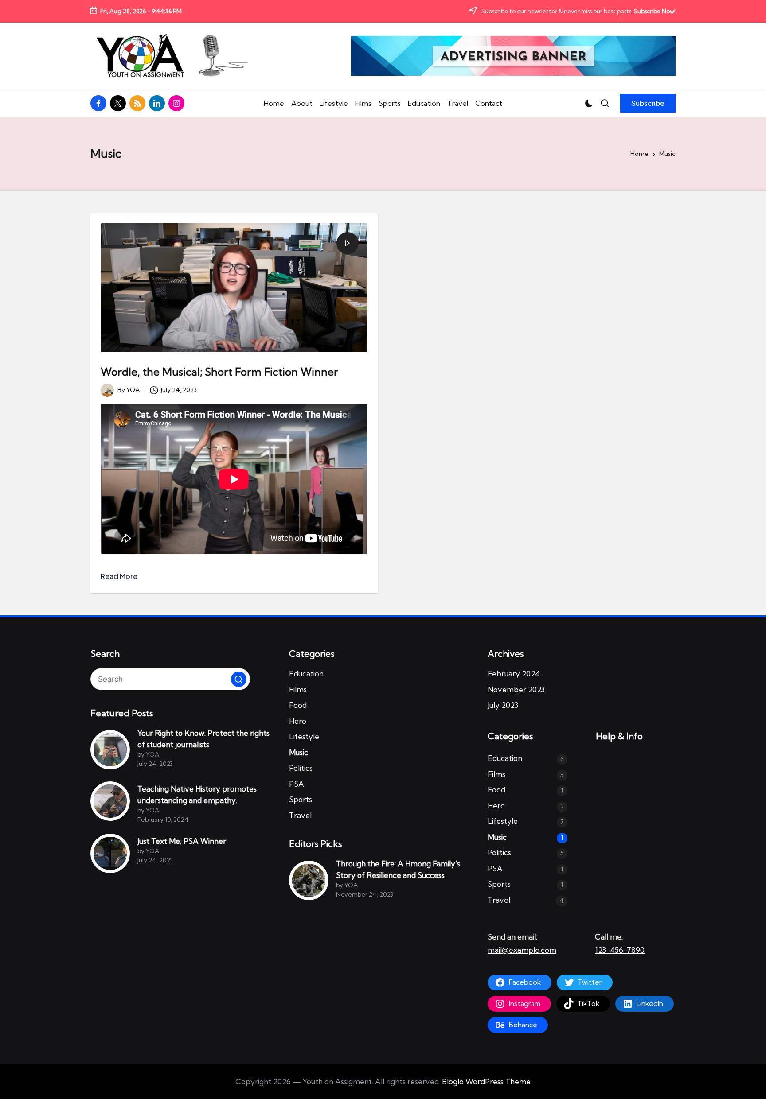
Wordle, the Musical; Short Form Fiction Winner (219, 371)
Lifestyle (304, 736)
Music (298, 752)
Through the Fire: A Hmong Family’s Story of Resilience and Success (398, 869)
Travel (300, 815)
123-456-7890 (620, 950)
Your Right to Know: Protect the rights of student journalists (203, 738)
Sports (300, 799)
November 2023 (516, 689)
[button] (648, 103)
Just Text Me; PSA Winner (181, 841)
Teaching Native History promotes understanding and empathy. (197, 794)
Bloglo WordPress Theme (486, 1081)
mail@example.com (522, 950)
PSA (296, 783)
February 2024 (514, 673)
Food (298, 705)
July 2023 (503, 705)
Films (298, 689)
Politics (301, 768)
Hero (297, 721)
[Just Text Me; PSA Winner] (110, 853)
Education (306, 673)
